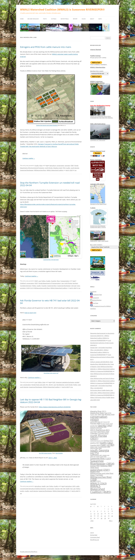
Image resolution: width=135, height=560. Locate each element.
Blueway (110, 414)
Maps (100, 19)
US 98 (28, 288)
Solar (43, 382)
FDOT (36, 281)
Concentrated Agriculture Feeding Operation (33, 489)
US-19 (32, 288)
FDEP (72, 165)
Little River (103, 432)
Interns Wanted (95, 49)
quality (68, 168)
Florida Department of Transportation (49, 283)
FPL (47, 385)
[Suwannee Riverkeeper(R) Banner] (97, 275)
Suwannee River (52, 286)
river (107, 445)
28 (101, 518)
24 (112, 516)
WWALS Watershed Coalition (55, 170)
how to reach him (30, 313)
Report (75, 19)
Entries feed (93, 535)
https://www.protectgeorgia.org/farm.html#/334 (54, 407)
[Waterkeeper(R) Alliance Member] (95, 280)
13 (98, 513)
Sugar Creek (101, 457)
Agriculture (38, 486)
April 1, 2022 (53, 458)
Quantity (53, 281)
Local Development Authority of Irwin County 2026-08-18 (102, 343)
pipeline (95, 443)
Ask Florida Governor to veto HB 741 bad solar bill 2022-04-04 (50, 302)
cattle (77, 486)
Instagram (96, 298)
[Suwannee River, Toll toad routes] (51, 257)
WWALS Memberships (97, 67)
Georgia (57, 489)
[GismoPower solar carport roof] (51, 371)
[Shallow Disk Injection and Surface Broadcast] (51, 123)
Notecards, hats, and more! (99, 241)
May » (111, 521)
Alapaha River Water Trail (100, 413)
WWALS (98, 483)
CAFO (74, 486)
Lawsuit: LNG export (97, 184)
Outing (108, 440)
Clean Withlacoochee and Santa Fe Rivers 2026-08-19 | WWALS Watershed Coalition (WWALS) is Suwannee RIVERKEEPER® (102, 381)
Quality (37, 165)
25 (91, 518)
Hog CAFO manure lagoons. (45, 453)
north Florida (49, 168)
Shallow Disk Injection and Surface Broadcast (47, 125)
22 (105, 516)
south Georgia (75, 168)
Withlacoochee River (40, 170)
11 (91, 513)
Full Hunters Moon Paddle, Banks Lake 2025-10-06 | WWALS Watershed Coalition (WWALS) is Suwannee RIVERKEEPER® (102, 392)
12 (94, 513)
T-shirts (92, 208)
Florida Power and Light (38, 385)
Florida (95, 423)
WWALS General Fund (97, 151)
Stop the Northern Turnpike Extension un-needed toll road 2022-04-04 (50, 184)
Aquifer (93, 414)
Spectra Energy (96, 455)
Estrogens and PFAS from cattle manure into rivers (45, 46)
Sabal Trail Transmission (100, 447)
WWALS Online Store (97, 231)
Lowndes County (99, 433)
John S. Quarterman (100, 430)
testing (95, 466)
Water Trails (65, 19)
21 (101, 516)
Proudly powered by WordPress (28, 551)
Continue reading (28, 158)
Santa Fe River (96, 448)
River (40, 165)
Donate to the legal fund (98, 204)
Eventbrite (93, 291)
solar (79, 385)
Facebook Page (97, 294)
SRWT (93, 456)
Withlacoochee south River (42, 288)
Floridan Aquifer (107, 423)
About (92, 19)
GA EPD (94, 426)
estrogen (67, 165)
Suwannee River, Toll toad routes (51, 259)
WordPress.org (94, 540)
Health (44, 486)
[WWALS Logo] (97, 269)
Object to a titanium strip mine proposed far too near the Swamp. (101, 117)
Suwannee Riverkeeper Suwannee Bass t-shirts (98, 226)
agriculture (53, 165)
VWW (94, 467)
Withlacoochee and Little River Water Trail (101, 474)
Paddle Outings (95, 56)
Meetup (98, 300)
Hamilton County (96, 428)
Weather (95, 472)
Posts (45, 19)
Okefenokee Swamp (96, 441)
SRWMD (106, 455)
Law (39, 281)
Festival (106, 422)
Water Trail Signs (96, 160)
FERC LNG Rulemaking (97, 124)
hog (71, 489)
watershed (100, 469)
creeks (93, 422)
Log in (92, 532)
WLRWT (95, 481)
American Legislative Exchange (65, 382)
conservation (60, 165)
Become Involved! (33, 19)
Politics (43, 281)
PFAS (64, 168)
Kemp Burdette (59, 453)
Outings (53, 19)
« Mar (91, 521)
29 (105, 518)
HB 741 (51, 385)
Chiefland (23, 283)
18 (91, 516)
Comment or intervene (97, 140)
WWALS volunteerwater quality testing (97, 82)
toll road (73, 286)
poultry (22, 491)
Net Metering (60, 385)
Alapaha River (98, 411)
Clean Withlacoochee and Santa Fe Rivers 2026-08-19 (102, 357)
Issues (84, 19)
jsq (75, 170)
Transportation (64, 281)
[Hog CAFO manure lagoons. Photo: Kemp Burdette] (51, 451)
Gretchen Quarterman (98, 427)
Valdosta (106, 466)
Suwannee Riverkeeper (27, 170)
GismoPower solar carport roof (51, 373)
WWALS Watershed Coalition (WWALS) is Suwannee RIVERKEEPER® (62, 9)
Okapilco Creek (57, 168)
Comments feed (95, 537)
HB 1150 (62, 489)
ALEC (53, 382)
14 (101, 513)
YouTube (95, 303)
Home (22, 19)
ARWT (101, 414)
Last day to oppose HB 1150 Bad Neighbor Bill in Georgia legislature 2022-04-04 (51, 400)
